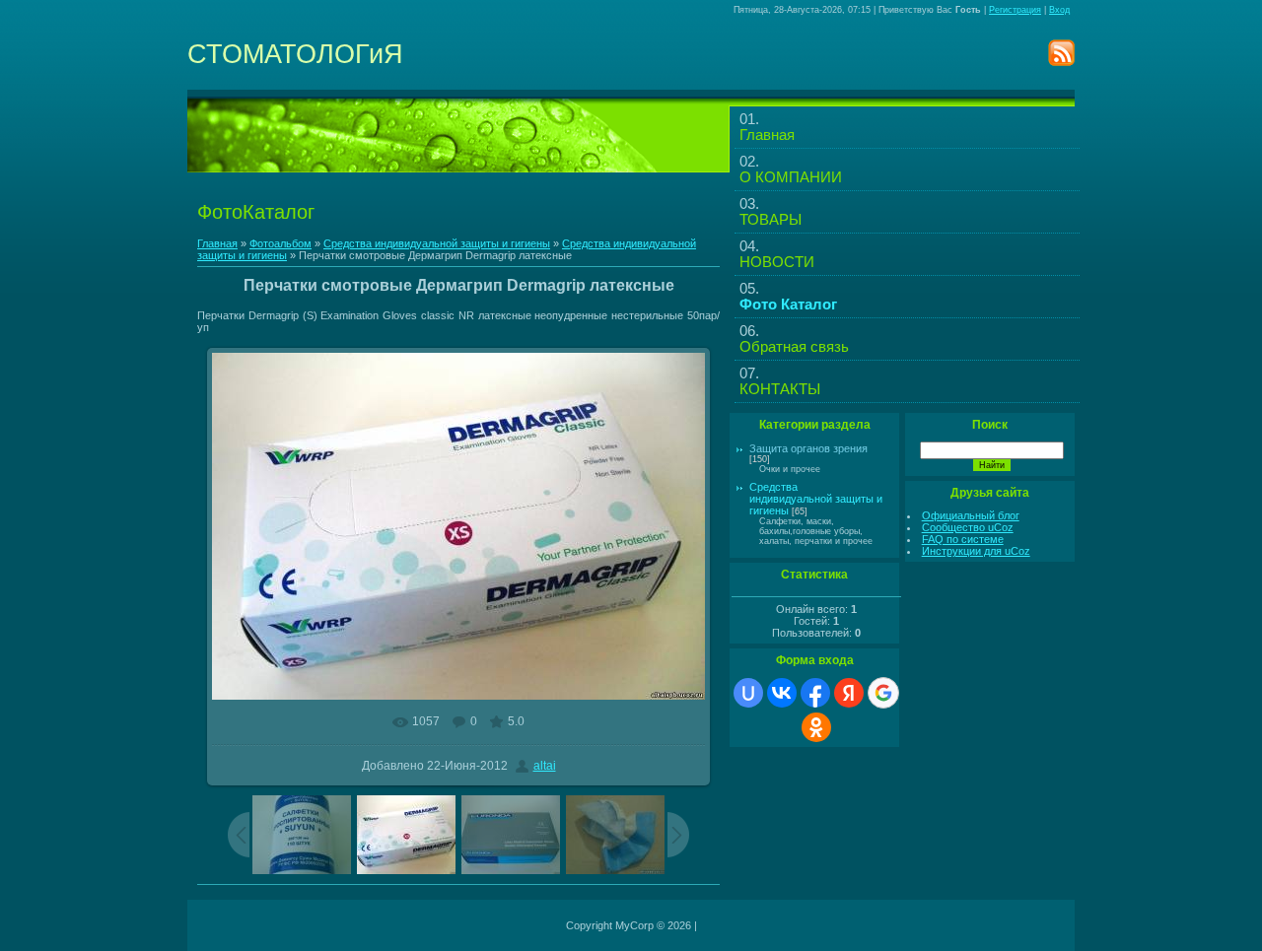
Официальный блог (970, 515)
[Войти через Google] (883, 693)
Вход (1059, 10)
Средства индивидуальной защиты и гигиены (436, 243)
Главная (217, 243)
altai (544, 766)
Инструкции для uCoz (976, 551)
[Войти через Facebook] (815, 693)
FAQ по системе (963, 539)
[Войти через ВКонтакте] (782, 693)
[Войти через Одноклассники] (816, 727)
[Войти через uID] (748, 693)
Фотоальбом (280, 243)
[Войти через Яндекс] (849, 693)
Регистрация (1015, 10)
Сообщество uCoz (968, 527)
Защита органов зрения (808, 448)
